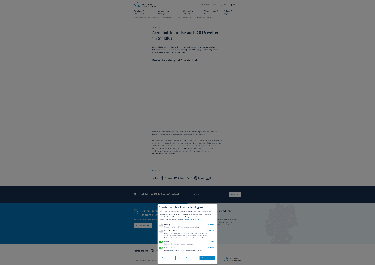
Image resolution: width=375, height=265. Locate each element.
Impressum (213, 263)
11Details (210, 231)
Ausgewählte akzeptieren (187, 258)
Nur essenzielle (167, 258)
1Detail (211, 241)
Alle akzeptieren (207, 258)
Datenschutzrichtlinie (191, 219)
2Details (211, 224)
